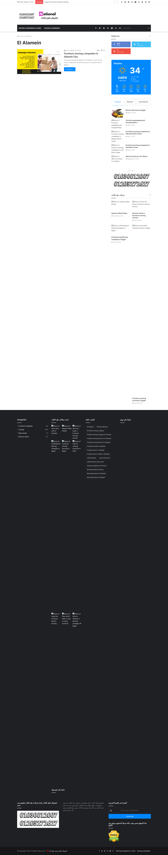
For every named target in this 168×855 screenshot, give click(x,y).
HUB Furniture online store (95, 462)
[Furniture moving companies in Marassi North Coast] (117, 136)
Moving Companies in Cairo (30, 28)
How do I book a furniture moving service (139, 215)
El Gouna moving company (95, 431)
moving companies (52, 28)
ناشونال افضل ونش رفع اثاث (58, 851)
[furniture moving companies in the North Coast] (117, 149)
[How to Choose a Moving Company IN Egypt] (77, 620)
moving (21, 429)
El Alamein (90, 427)
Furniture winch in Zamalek (95, 450)
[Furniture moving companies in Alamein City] (39, 61)
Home (21, 36)
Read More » (70, 69)
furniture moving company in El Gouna (99, 434)
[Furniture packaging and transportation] (117, 124)
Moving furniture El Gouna (95, 469)
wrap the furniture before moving (56, 2)
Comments (143, 102)
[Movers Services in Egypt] (117, 113)
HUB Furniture (91, 458)
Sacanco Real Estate (119, 213)
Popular (118, 102)
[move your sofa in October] (56, 429)
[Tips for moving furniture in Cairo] (77, 446)
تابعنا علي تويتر (125, 420)
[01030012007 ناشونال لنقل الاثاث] (38, 14)
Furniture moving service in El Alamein (99, 438)
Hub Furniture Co (104, 458)
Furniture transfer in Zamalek (96, 446)
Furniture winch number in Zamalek (98, 454)
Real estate (23, 433)
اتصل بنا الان (131, 170)
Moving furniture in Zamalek (96, 477)
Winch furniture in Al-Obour (137, 156)
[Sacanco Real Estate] (120, 206)
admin (67, 50)
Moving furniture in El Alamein (96, 473)
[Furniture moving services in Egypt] (141, 310)
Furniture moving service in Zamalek (98, 442)
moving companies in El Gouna (97, 466)
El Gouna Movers (102, 427)
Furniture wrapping (25, 426)
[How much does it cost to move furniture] (67, 698)
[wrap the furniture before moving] (56, 619)
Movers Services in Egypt (136, 110)
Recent (130, 102)
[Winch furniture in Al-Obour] (117, 159)
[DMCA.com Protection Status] (114, 841)
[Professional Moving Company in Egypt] (120, 229)
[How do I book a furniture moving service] (141, 206)
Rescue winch (24, 437)
